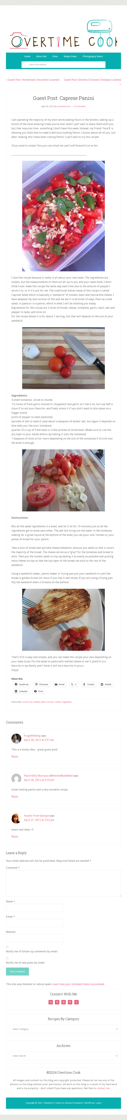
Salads (58, 702)
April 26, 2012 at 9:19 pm (39, 780)
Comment (13, 867)
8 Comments (80, 106)
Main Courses (47, 702)
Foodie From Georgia (36, 815)
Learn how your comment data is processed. (79, 984)
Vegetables (67, 702)
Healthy (36, 702)
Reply (14, 756)
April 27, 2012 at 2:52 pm (39, 820)
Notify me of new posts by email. (25, 962)
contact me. (103, 1088)
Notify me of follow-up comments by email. (32, 951)
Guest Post (27, 702)
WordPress (89, 1103)
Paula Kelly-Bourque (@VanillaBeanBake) (48, 775)
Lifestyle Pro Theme (52, 1103)
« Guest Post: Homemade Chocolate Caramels (33, 79)
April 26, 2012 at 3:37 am (39, 740)
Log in (99, 1103)
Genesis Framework (74, 1103)
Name (10, 901)
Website (11, 931)
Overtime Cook (63, 34)
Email (10, 916)
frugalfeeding (32, 735)
